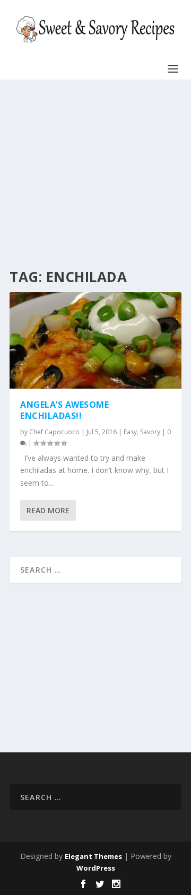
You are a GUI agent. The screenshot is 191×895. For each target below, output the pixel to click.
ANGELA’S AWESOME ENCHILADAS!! (64, 410)
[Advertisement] (92, 175)
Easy (130, 431)
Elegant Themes (93, 856)
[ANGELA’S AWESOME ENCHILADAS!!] (95, 340)
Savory (150, 431)
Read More (48, 510)
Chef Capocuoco (54, 431)
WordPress (95, 868)
